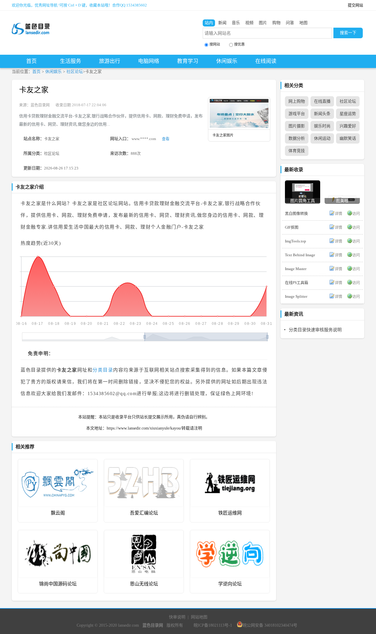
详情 (338, 213)
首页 (31, 61)
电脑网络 (148, 61)
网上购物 (296, 101)
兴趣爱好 (348, 126)
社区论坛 (74, 71)
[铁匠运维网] (230, 463)
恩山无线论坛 (144, 583)
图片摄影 (296, 126)
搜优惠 (239, 44)
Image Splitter (296, 296)
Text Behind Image (300, 255)
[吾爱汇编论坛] (144, 463)
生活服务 (70, 61)
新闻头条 (322, 114)
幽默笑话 (348, 138)
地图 (303, 23)
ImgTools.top (295, 241)
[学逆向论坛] (230, 534)
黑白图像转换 (296, 213)
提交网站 (355, 5)
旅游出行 (109, 61)
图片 (263, 23)
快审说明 (177, 617)
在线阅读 (265, 61)
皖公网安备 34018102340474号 (270, 625)
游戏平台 (296, 114)
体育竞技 (296, 151)
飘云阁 (58, 512)
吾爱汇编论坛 (144, 512)
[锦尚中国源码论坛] (58, 534)
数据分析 (296, 138)
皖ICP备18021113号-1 (213, 625)
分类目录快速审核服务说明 (315, 329)
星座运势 (348, 114)
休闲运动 (322, 138)
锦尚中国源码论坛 (58, 583)
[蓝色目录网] (31, 24)
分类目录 (103, 369)
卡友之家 (33, 90)
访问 (356, 213)
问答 (290, 23)
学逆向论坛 (230, 583)
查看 (165, 139)
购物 (276, 23)
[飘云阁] (58, 463)
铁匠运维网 (230, 512)
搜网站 (214, 44)
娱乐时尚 (322, 126)
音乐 (236, 23)
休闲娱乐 (226, 61)
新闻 (222, 23)
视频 (249, 23)
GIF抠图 (291, 227)
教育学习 (187, 61)
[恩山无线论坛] (144, 534)
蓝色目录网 (40, 105)
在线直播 (322, 101)
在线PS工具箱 (296, 282)
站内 (209, 23)
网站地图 (199, 617)
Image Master (295, 269)
